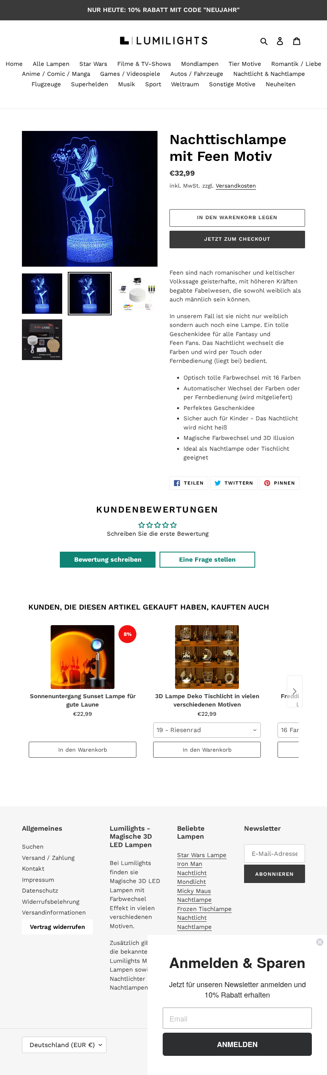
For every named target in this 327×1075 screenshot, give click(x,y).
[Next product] (295, 691)
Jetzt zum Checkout (237, 239)
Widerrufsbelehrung (50, 901)
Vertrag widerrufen (57, 926)
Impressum (38, 879)
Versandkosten (236, 185)
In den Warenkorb (82, 749)
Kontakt (33, 868)
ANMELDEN (237, 1044)
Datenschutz (40, 890)
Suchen (32, 846)
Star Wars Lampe (202, 855)
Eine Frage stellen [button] (207, 559)
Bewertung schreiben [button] (108, 559)
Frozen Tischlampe (204, 909)
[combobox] (207, 730)
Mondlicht (191, 881)
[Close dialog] (320, 942)
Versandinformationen (54, 912)
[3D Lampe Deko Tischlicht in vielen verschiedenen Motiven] (207, 657)
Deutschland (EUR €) (62, 1045)
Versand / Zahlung (48, 857)
